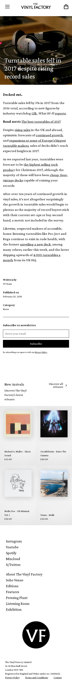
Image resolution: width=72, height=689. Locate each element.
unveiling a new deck (35, 244)
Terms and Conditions (36, 677)
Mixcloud (13, 559)
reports (60, 113)
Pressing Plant (17, 598)
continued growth (49, 135)
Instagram (14, 541)
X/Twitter (13, 565)
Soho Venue (14, 580)
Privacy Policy (12, 677)
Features (12, 592)
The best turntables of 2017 (41, 121)
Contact (58, 677)
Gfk (34, 113)
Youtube (12, 547)
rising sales (22, 130)
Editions (12, 586)
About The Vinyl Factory (24, 574)
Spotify (11, 553)
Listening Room (18, 603)
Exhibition (14, 609)
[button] (11, 6)
